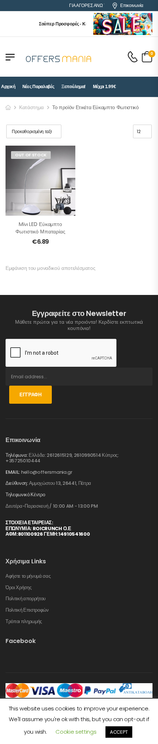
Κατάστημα (31, 107)
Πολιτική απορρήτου (26, 599)
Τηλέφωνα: (17, 455)
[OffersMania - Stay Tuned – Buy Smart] (59, 56)
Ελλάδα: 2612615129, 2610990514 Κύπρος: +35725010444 (62, 458)
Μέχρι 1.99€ (104, 86)
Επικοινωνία (131, 5)
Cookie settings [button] (75, 732)
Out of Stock (31, 155)
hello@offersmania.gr (46, 472)
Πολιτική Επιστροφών (27, 610)
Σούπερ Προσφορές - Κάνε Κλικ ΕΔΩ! (74, 24)
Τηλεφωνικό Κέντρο (25, 495)
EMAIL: (13, 472)
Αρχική (8, 86)
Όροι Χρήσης (18, 588)
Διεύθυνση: (17, 483)
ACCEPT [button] (119, 732)
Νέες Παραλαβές (38, 86)
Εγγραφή (30, 394)
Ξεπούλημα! (73, 86)
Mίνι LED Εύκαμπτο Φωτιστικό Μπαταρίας (40, 227)
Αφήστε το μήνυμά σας (28, 576)
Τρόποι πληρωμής (24, 622)
